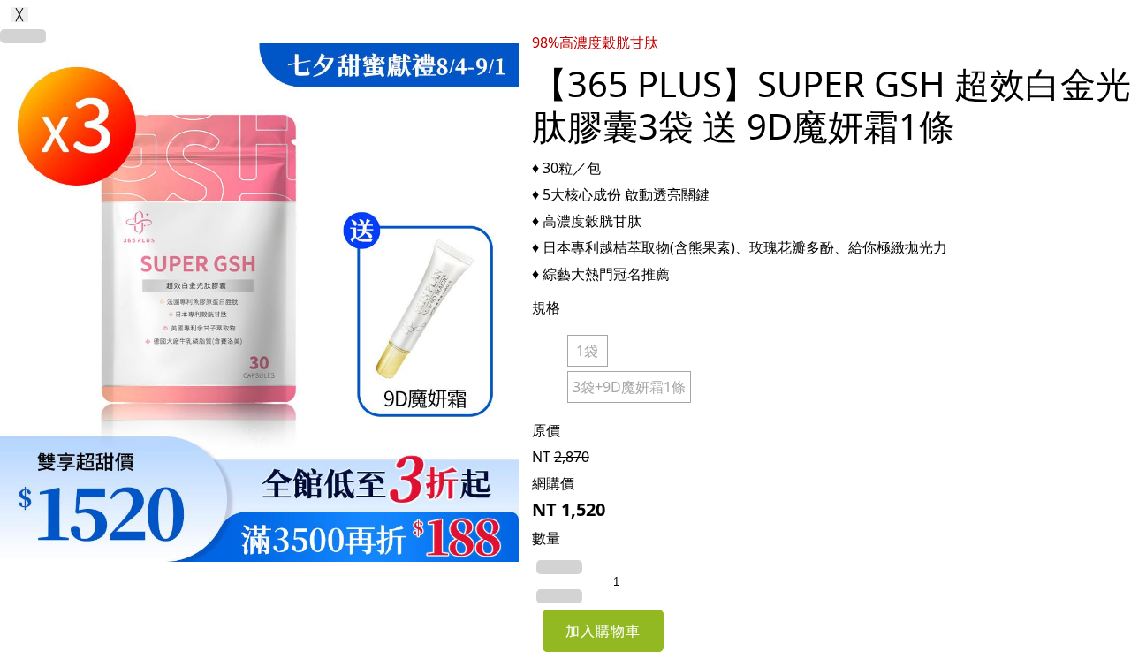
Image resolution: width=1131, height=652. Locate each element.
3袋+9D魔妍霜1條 (629, 387)
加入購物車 (603, 631)
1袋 (587, 350)
